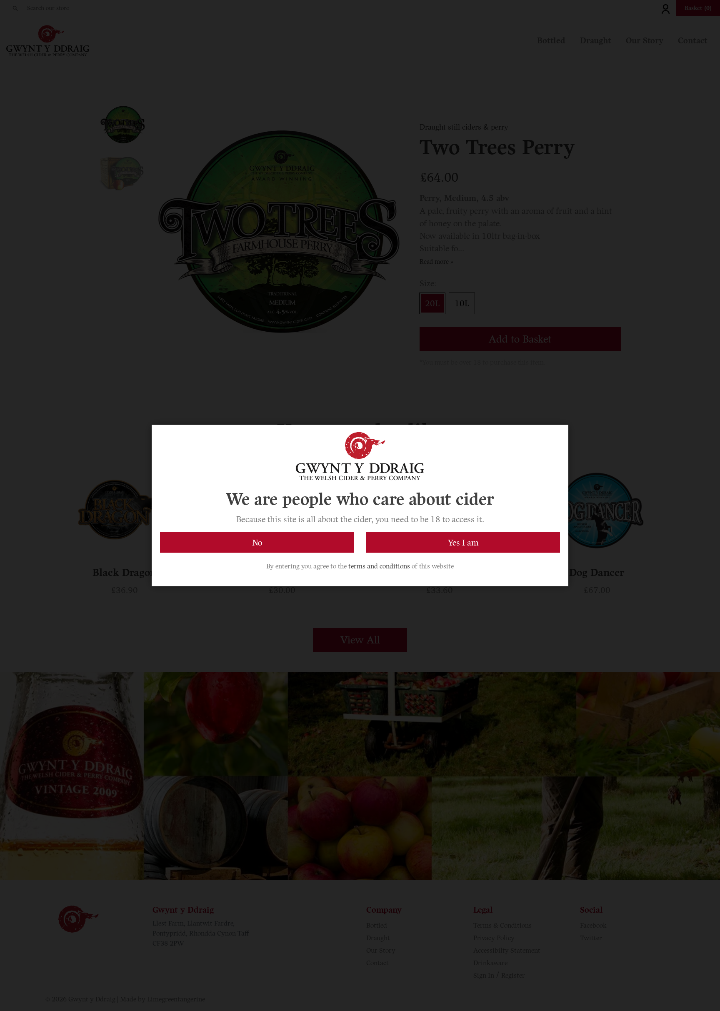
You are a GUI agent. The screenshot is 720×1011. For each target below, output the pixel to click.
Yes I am (463, 543)
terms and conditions (379, 566)
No (257, 543)
